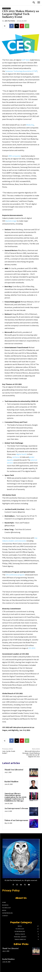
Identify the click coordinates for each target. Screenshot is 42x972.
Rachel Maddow (11, 782)
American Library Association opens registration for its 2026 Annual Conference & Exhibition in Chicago (15, 797)
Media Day (30, 125)
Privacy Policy (11, 890)
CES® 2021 (25, 60)
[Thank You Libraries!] (33, 772)
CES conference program (15, 575)
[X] (16, 26)
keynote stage (10, 221)
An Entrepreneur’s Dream (16, 808)
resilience (16, 457)
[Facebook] (11, 26)
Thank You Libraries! (13, 770)
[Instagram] (17, 884)
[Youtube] (28, 884)
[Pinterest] (22, 26)
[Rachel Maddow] (33, 784)
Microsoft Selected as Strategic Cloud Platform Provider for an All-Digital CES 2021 (31, 754)
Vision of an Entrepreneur (16, 820)
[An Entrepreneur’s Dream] (33, 811)
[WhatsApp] (27, 26)
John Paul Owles (9, 21)
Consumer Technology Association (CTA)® (21, 71)
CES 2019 (31, 648)
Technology (6, 8)
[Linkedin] (21, 884)
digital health (21, 454)
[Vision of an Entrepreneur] (33, 823)
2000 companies (14, 156)
